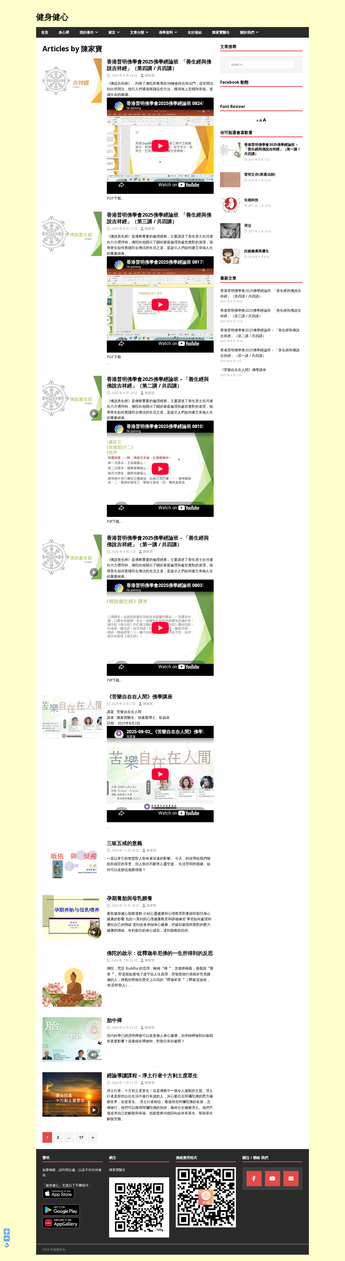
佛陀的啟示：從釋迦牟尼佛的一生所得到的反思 (160, 953)
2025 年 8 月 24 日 (124, 75)
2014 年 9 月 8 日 (258, 257)
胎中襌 (114, 1020)
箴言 (111, 32)
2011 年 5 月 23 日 (259, 231)
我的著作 (87, 32)
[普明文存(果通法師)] (230, 179)
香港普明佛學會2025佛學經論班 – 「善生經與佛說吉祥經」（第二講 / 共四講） (158, 382)
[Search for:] (261, 64)
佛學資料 (166, 32)
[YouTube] (272, 1178)
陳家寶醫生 (221, 32)
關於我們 (247, 32)
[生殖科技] (230, 205)
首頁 (44, 32)
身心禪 (64, 32)
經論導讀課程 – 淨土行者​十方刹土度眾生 (152, 1075)
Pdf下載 (113, 521)
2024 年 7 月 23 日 (124, 960)
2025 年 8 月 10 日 (124, 393)
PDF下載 (114, 198)
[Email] (291, 1178)
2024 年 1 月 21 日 (124, 1082)
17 (81, 1137)
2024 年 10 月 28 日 (125, 905)
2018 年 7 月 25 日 (259, 180)
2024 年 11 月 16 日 (125, 850)
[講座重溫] (72, 80)
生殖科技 (251, 199)
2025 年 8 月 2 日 (123, 703)
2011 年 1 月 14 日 (259, 206)
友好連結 (195, 32)
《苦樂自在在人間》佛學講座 (140, 696)
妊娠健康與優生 (256, 250)
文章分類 (137, 32)
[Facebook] (254, 1178)
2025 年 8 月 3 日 (123, 551)
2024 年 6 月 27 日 (124, 1027)
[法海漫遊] (72, 978)
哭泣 (247, 225)
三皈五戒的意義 (124, 843)
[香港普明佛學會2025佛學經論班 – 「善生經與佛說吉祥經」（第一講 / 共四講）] (230, 149)
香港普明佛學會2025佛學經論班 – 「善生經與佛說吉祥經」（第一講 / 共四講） (158, 541)
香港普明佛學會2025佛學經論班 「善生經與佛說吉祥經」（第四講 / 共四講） (159, 65)
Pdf (109, 680)
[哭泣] (230, 230)
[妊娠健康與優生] (230, 256)
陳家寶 (150, 75)
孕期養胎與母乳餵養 (129, 898)
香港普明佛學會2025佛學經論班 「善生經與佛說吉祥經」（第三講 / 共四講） (159, 218)
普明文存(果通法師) (259, 174)
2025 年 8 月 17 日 (124, 228)
